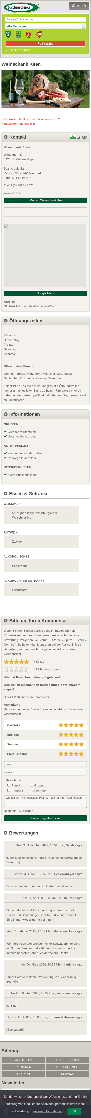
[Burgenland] (29, 35)
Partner (41, 790)
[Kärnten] (39, 35)
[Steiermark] (8, 35)
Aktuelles (23, 1060)
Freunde (17, 790)
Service (67, 1073)
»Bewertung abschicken (46, 818)
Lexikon (23, 1073)
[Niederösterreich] (18, 35)
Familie (16, 785)
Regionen (23, 1067)
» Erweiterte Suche (18, 50)
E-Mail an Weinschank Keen (45, 200)
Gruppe (39, 785)
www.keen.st (12, 193)
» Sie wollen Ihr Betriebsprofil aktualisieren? (30, 121)
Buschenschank (67, 1060)
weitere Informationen (47, 1111)
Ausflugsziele (67, 1067)
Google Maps (46, 293)
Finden (47, 43)
